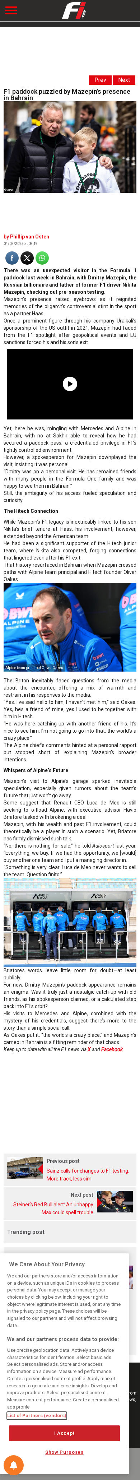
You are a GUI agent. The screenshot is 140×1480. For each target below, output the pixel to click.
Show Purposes (64, 1452)
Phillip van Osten (29, 237)
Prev (100, 79)
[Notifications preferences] (14, 1465)
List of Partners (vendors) (36, 1415)
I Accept (64, 1433)
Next (124, 79)
